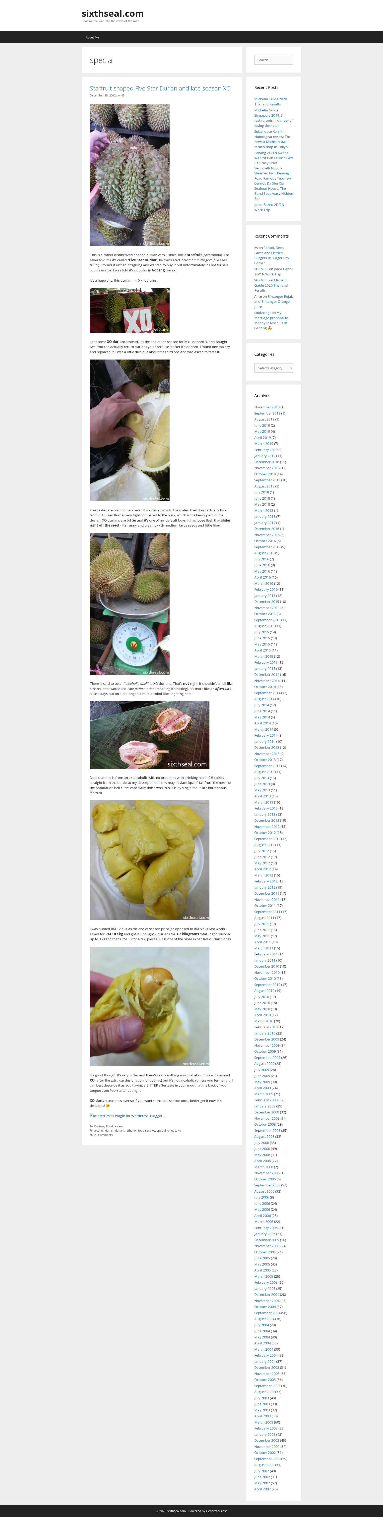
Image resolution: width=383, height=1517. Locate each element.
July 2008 (261, 1142)
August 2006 (264, 1191)
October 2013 (265, 759)
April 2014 (262, 723)
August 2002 (264, 1464)
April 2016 (262, 577)
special (161, 1130)
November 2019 (267, 407)
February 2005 (266, 1282)
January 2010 (264, 1033)
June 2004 (262, 1331)
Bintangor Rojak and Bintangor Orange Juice (273, 301)
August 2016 (264, 553)
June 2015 (262, 638)
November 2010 (267, 972)
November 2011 (267, 899)
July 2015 (261, 632)
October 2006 (265, 1179)
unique (171, 1130)
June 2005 (262, 1258)
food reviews (146, 1130)
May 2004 (262, 1337)
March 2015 (263, 656)
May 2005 (262, 1264)
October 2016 (265, 540)
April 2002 (262, 1489)
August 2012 (264, 844)
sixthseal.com (113, 13)
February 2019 (266, 449)
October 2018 (265, 474)
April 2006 (262, 1215)
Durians (99, 1126)
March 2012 (263, 875)
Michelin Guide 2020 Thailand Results (271, 285)
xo (179, 1130)
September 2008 (267, 1130)
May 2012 (262, 863)
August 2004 (264, 1319)
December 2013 (266, 747)
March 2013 (263, 802)
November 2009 (267, 1045)
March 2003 (263, 1422)
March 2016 (263, 583)
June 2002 (262, 1477)
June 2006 (262, 1203)
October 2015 (265, 613)
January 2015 (264, 668)
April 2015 (262, 650)
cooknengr (262, 312)
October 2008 (265, 1124)
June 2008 (262, 1148)
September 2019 (267, 413)
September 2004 (267, 1313)
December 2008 (266, 1112)
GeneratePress (216, 1511)
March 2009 (263, 1094)
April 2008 (262, 1160)
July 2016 (261, 559)
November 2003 (267, 1373)
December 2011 (266, 893)
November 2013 (267, 753)
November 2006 (267, 1173)
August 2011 (264, 917)
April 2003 (262, 1416)
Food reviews (115, 1126)
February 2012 (266, 881)
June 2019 (262, 425)
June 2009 (262, 1075)
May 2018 (262, 504)
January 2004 (264, 1361)
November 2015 (267, 607)
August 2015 (264, 626)
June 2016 (262, 565)
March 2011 (263, 948)
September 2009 (267, 1057)
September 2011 (267, 911)
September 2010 (267, 984)
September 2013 (267, 765)
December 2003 (266, 1367)
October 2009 (265, 1051)
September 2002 (267, 1458)
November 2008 (267, 1118)
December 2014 (266, 674)
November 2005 (267, 1246)
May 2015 (262, 644)
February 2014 (266, 735)
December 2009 (266, 1039)
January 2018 (264, 516)
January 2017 (264, 522)
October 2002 (265, 1452)
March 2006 (263, 1221)
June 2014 (262, 711)
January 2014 (264, 741)
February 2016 (266, 589)
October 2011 (265, 905)
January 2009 (264, 1106)
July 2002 (261, 1471)
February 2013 (266, 808)
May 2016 (262, 571)
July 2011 (261, 924)
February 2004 (266, 1355)
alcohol (99, 1130)
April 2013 (262, 796)
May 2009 (262, 1082)
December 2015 (266, 601)
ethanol (131, 1130)
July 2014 (261, 705)
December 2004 (266, 1294)
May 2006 (262, 1209)
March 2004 (263, 1349)
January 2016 (264, 595)
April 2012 (262, 869)
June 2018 (262, 498)
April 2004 (262, 1343)
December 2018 (266, 462)
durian (109, 1130)
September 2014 (267, 693)
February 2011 (266, 954)
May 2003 (262, 1410)
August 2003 (264, 1391)
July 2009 (261, 1069)
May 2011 (262, 936)
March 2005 (263, 1276)
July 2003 (261, 1398)
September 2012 (267, 838)
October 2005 (265, 1252)
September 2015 (267, 620)
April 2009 (262, 1088)
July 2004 (261, 1325)
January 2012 (264, 887)
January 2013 (264, 814)
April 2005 (262, 1270)
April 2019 (262, 437)
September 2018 (267, 480)
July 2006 (261, 1197)
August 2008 (264, 1136)
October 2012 (265, 832)
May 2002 (262, 1483)
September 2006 (267, 1185)
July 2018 (261, 492)
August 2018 (264, 486)
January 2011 (264, 960)
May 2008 (262, 1154)
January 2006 (264, 1233)
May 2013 (262, 790)
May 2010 (262, 1009)
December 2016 (266, 528)
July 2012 (261, 851)
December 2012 (266, 820)
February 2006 (266, 1227)
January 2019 (264, 455)
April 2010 (262, 1015)
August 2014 (264, 699)
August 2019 (264, 419)
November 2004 (267, 1300)
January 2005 (264, 1288)
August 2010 (264, 990)
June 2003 (262, 1404)
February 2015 (266, 662)
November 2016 (267, 535)
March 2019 (263, 443)
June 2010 (262, 1002)
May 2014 (262, 717)
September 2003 (267, 1385)
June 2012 (262, 857)
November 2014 (267, 680)
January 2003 (264, 1434)
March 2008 (263, 1167)
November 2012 (267, 826)
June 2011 (262, 929)
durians (120, 1130)
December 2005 (266, 1240)
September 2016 (267, 547)
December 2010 (266, 966)
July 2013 (261, 778)
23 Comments (103, 1135)
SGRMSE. (261, 269)
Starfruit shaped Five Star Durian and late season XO (160, 88)
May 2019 (262, 431)
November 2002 (267, 1446)
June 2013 (262, 784)
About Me (92, 37)
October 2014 (265, 686)
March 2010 (263, 1021)
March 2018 (263, 510)
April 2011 (262, 942)
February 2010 (266, 1027)
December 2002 (266, 1440)
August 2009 (264, 1063)
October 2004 (265, 1306)
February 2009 (266, 1100)
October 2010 (265, 978)
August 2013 (264, 771)
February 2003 (266, 1428)
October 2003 (265, 1379)
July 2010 (261, 996)
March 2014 (263, 729)
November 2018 (267, 468)
